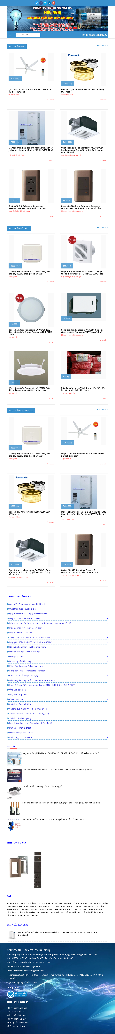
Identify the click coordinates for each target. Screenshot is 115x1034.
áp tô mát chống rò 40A (52, 903)
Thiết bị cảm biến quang (20, 718)
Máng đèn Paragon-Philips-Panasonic (26, 666)
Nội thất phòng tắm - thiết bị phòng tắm (27, 647)
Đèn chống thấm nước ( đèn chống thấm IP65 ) (30, 723)
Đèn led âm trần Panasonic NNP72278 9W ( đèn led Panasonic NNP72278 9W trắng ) (29, 389)
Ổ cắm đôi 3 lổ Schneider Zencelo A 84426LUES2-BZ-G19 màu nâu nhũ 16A (27, 207)
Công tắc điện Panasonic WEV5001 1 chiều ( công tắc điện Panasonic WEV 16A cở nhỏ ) (82, 331)
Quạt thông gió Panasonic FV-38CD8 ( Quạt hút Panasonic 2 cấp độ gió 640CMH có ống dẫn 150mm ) (82, 149)
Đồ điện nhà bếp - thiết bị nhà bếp (24, 651)
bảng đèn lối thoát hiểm (93, 912)
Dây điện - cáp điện (18, 694)
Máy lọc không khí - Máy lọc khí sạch (25, 628)
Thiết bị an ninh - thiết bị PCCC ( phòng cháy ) (29, 713)
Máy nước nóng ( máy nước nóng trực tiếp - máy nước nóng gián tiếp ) (41, 623)
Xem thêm (102, 45)
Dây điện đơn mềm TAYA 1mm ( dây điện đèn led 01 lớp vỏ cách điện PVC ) (83, 389)
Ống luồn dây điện (17, 689)
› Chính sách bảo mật (16, 1018)
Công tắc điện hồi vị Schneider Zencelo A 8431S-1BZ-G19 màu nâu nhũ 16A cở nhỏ (81, 207)
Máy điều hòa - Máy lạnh (20, 632)
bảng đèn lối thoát (73, 912)
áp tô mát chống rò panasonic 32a (78, 903)
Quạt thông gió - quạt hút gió (22, 608)
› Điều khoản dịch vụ (16, 1026)
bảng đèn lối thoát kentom (18, 915)
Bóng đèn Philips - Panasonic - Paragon (27, 670)
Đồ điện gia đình (16, 656)
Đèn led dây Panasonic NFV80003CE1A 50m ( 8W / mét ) (82, 90)
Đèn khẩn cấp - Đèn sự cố (21, 732)
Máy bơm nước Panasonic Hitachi (24, 618)
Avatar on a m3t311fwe (49, 906)
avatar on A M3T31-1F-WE (71, 906)
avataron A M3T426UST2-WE (67, 909)
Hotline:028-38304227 (94, 34)
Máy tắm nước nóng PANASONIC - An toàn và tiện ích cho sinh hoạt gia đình (57, 769)
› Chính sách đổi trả (15, 1011)
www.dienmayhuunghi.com (28, 966)
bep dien (35, 915)
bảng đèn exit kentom (29, 912)
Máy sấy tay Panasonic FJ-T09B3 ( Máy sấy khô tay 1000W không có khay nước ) (29, 272)
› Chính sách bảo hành (17, 1015)
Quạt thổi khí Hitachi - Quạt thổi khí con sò (28, 613)
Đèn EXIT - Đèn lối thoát (20, 727)
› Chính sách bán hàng (17, 1008)
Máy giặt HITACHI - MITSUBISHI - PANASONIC (30, 642)
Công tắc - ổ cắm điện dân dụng (23, 675)
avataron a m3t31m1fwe (94, 906)
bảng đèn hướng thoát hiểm (52, 912)
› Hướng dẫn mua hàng (17, 1022)
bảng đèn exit (13, 912)
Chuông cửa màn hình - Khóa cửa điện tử (28, 708)
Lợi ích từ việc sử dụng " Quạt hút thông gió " (43, 786)
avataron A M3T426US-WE (91, 909)
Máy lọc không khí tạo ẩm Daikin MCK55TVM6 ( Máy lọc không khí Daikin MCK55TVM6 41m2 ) (31, 149)
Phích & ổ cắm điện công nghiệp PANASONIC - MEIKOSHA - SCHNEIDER (42, 685)
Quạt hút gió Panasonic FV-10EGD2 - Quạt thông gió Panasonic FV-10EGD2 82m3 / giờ (82, 272)
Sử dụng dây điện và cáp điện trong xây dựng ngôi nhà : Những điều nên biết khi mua (61, 802)
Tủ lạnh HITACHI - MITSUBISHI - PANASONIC (30, 637)
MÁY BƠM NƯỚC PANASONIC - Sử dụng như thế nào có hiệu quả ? (53, 819)
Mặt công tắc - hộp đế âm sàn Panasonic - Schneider (33, 680)
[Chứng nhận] (17, 994)
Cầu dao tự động (17, 699)
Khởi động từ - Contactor (20, 737)
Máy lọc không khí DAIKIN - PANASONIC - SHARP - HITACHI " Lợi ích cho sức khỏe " (60, 753)
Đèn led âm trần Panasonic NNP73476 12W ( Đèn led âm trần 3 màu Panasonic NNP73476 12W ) (30, 332)
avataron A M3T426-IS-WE (42, 909)
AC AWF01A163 (13, 903)
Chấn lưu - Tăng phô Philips (21, 704)
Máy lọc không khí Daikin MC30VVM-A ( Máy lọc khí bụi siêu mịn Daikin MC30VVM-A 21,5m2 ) (58, 932)
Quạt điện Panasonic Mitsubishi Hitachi (27, 604)
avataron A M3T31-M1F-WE (18, 909)
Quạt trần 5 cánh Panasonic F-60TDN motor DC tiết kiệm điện (30, 90)
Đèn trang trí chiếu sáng (20, 661)
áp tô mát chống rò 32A (31, 903)
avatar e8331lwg (31, 906)
